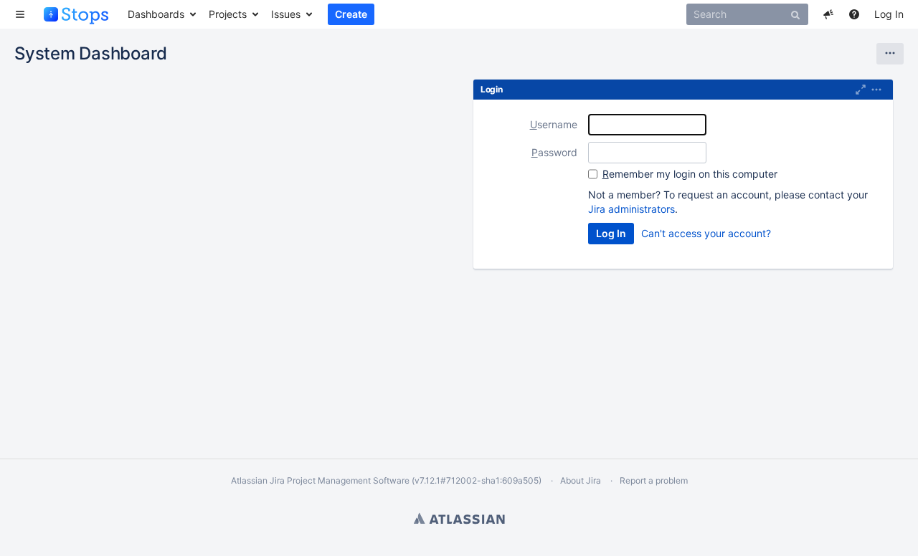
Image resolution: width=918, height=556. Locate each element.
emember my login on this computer (689, 174)
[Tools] (890, 53)
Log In (889, 14)
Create (351, 14)
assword (554, 152)
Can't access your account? (706, 233)
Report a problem (654, 480)
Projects (228, 14)
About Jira (580, 480)
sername (553, 124)
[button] (20, 14)
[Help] (854, 14)
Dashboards (156, 14)
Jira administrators (631, 209)
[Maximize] (861, 89)
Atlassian (459, 518)
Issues (286, 14)
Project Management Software (348, 480)
